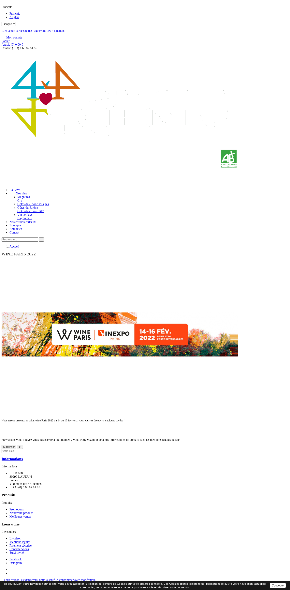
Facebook (15, 559)
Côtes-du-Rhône (27, 207)
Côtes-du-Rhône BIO (30, 211)
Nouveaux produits (21, 513)
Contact (14, 232)
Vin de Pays (24, 214)
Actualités (15, 229)
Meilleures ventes (20, 516)
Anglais (14, 17)
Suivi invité (16, 552)
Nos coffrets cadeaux (22, 221)
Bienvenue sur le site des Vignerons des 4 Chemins (33, 30)
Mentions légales (19, 542)
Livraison (15, 538)
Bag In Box (24, 218)
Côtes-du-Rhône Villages (33, 204)
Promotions (16, 509)
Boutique (15, 225)
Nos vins (18, 193)
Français (14, 13)
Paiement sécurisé (20, 545)
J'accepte (278, 585)
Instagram (15, 563)
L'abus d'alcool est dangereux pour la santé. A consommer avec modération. (49, 580)
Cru (19, 200)
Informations (12, 459)
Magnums (23, 197)
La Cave (14, 189)
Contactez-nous (19, 549)
